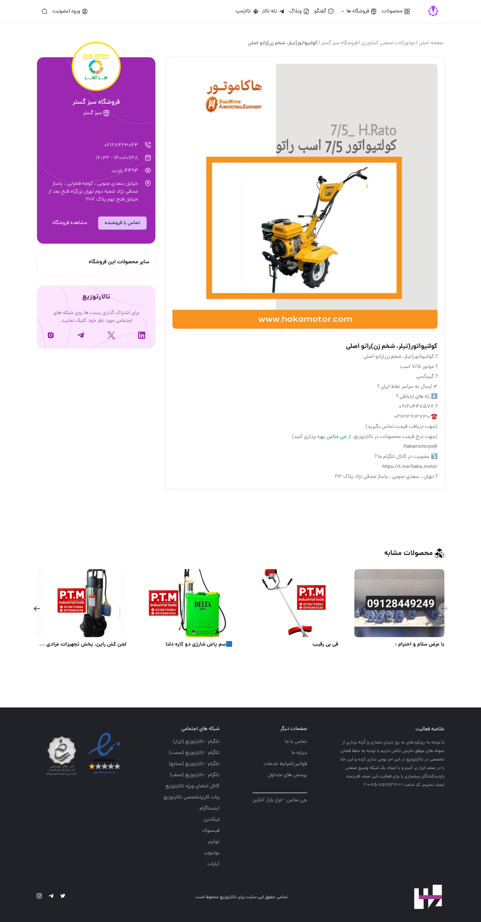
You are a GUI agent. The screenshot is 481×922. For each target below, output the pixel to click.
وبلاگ (295, 11)
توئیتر (214, 842)
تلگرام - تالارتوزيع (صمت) (194, 753)
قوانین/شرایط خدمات (285, 764)
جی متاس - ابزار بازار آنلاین (280, 800)
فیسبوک (211, 831)
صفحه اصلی (431, 43)
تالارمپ (244, 11)
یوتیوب (212, 853)
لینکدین (212, 820)
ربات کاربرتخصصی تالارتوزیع (192, 797)
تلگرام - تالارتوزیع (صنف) (195, 775)
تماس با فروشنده (122, 223)
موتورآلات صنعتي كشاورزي (388, 43)
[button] (36, 608)
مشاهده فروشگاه (69, 223)
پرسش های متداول (287, 775)
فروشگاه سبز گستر (339, 43)
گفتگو (320, 11)
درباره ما (299, 753)
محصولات (392, 11)
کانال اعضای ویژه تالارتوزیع (193, 786)
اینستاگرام (210, 808)
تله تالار (269, 11)
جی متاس (337, 437)
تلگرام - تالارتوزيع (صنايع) (194, 764)
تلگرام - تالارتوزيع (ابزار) (196, 742)
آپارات (213, 864)
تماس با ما (296, 742)
